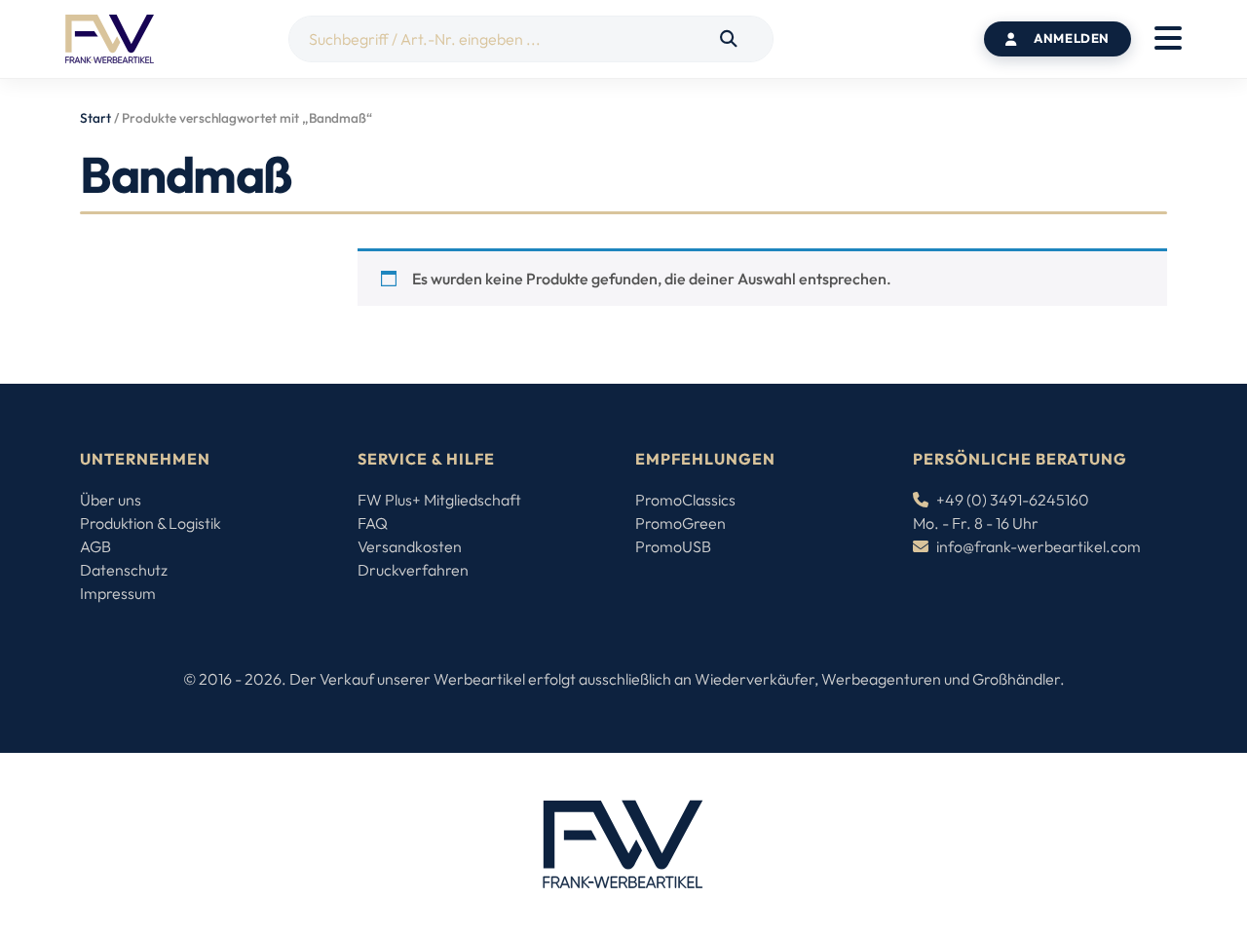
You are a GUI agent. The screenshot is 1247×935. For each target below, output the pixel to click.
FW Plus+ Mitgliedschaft (439, 499)
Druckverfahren (413, 570)
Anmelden (1072, 38)
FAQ (373, 523)
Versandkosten (410, 546)
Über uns (110, 499)
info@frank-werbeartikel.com (1038, 546)
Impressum (118, 593)
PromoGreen (680, 523)
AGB (95, 546)
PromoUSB (673, 546)
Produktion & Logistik (150, 523)
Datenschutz (124, 570)
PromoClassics (685, 499)
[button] (1168, 39)
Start (95, 118)
